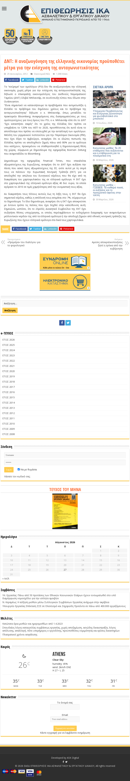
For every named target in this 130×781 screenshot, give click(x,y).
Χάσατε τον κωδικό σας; (17, 476)
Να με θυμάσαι (28, 469)
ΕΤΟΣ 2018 (8, 381)
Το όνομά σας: (65, 702)
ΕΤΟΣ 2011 (8, 418)
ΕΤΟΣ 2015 (8, 397)
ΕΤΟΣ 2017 (8, 386)
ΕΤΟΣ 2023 (8, 355)
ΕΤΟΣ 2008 (8, 434)
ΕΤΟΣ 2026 (8, 339)
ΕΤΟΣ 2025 (8, 344)
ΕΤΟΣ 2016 (8, 392)
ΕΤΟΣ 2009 (8, 428)
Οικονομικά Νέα (42, 73)
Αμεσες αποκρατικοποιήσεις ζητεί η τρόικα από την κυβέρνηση (107, 244)
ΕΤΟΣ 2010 (8, 423)
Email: (65, 715)
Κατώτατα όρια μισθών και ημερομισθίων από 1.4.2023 (32, 623)
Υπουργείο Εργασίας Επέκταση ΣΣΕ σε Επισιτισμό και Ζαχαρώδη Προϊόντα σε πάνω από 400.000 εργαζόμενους (64, 606)
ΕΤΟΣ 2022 (8, 360)
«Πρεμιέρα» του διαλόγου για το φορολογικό (23, 242)
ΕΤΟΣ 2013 (8, 407)
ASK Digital (73, 757)
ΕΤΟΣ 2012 (8, 413)
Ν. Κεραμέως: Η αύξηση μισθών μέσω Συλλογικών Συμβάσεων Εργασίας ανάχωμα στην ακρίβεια (55, 602)
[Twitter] (68, 323)
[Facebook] (62, 323)
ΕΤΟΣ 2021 (8, 365)
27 (65, 569)
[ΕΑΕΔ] (65, 13)
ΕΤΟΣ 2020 (8, 371)
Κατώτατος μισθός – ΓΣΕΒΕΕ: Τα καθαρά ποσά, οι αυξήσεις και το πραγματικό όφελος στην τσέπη (108, 190)
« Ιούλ (5, 578)
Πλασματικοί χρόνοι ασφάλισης (19, 634)
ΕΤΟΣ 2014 (8, 402)
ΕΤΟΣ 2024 (8, 350)
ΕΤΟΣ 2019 (8, 376)
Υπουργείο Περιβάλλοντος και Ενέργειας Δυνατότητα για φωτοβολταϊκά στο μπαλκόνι (108, 115)
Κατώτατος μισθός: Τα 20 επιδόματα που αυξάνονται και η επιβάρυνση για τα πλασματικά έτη (108, 152)
